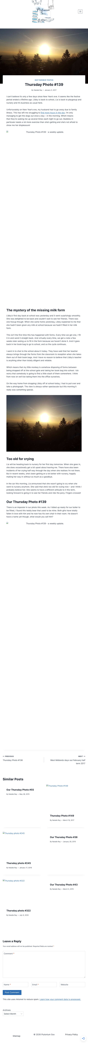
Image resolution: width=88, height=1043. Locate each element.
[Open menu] (80, 11)
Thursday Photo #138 (13, 758)
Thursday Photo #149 (62, 815)
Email (35, 984)
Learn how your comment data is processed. (60, 999)
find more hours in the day (53, 113)
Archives (7, 1010)
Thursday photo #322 (18, 910)
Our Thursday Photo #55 (20, 789)
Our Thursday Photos (44, 80)
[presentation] (65, 797)
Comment (9, 953)
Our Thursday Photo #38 (63, 837)
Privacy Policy (71, 1034)
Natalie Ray (38, 90)
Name (7, 984)
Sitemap (16, 1036)
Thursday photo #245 (18, 863)
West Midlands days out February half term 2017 (67, 760)
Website (64, 984)
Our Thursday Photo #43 (64, 884)
